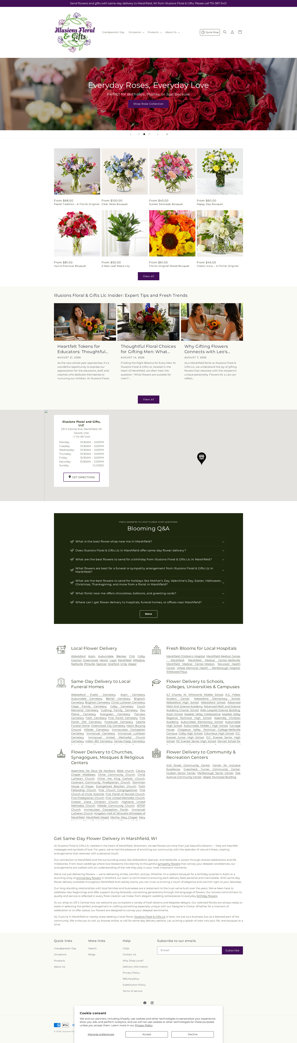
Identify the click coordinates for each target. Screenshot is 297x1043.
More (148, 613)
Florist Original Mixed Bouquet (169, 266)
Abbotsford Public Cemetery (93, 694)
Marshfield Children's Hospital (185, 656)
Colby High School (191, 733)
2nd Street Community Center (188, 765)
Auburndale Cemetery (86, 698)
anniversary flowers (88, 878)
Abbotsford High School (182, 702)
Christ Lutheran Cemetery (128, 702)
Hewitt (104, 660)
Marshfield (124, 660)
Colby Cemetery (121, 706)
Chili (132, 656)
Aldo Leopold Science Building (220, 710)
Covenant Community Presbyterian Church (100, 782)
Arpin (91, 656)
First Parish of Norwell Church (125, 794)
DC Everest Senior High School (196, 741)
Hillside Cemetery (96, 729)
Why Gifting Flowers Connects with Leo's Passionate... (206, 349)
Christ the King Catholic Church (121, 778)
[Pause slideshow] (166, 134)
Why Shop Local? (133, 960)
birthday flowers (207, 896)
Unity (123, 664)
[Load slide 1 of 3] (139, 134)
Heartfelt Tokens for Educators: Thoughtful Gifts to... (81, 349)
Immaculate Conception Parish (106, 809)
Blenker (121, 656)
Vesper (132, 664)
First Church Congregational (117, 790)
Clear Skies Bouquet (115, 204)
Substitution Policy (134, 985)
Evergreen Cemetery (115, 714)
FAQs (126, 948)
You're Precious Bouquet (70, 266)
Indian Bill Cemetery (98, 741)
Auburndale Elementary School (202, 721)
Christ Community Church (116, 774)
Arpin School (174, 714)
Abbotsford (78, 656)
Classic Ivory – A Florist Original (217, 266)
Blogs (91, 954)
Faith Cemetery (96, 718)
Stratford (113, 664)
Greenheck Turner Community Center (212, 769)
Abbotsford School (213, 702)
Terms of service (132, 991)
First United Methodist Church (125, 797)
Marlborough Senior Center (215, 773)
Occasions (60, 954)
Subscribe (232, 950)
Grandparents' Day (65, 948)
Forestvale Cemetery (118, 721)
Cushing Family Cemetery (119, 710)
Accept (146, 1034)
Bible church (125, 770)
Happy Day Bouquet (210, 204)
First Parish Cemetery (123, 718)
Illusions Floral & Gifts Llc (150, 916)
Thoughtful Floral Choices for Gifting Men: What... (148, 349)
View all (148, 276)
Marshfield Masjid (97, 817)
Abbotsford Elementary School (217, 698)
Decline (192, 1034)
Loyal (113, 660)
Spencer (101, 664)
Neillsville (77, 664)
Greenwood (90, 660)
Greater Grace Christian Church (94, 801)
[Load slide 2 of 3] (144, 134)
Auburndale (105, 656)
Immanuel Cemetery (100, 733)
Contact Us (129, 954)
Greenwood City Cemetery (108, 725)
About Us (59, 966)
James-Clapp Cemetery (129, 741)
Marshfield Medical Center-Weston (190, 664)
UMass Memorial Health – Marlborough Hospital (208, 668)
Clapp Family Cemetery (89, 706)
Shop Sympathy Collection (148, 109)
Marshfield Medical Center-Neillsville (214, 660)
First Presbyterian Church (87, 797)
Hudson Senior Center (181, 773)
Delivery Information (135, 966)
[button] (136, 32)
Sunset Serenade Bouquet (166, 204)
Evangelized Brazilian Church (116, 786)
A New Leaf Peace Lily (116, 266)
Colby (141, 656)
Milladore (139, 660)
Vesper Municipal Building (219, 777)
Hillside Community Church (116, 805)
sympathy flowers (169, 863)
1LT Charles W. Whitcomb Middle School (194, 694)
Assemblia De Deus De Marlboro (93, 770)
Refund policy (131, 978)
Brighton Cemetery (97, 702)
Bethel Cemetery (118, 698)
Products (59, 960)
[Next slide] (158, 134)
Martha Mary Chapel (123, 817)
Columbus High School (219, 733)
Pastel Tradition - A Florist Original (76, 204)
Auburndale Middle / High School (206, 725)
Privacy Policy (144, 1025)
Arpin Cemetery (132, 694)
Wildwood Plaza (176, 671)
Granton (76, 660)
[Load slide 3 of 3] (149, 134)
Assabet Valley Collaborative (202, 714)
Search (92, 948)
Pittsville (89, 664)
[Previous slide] (130, 134)
